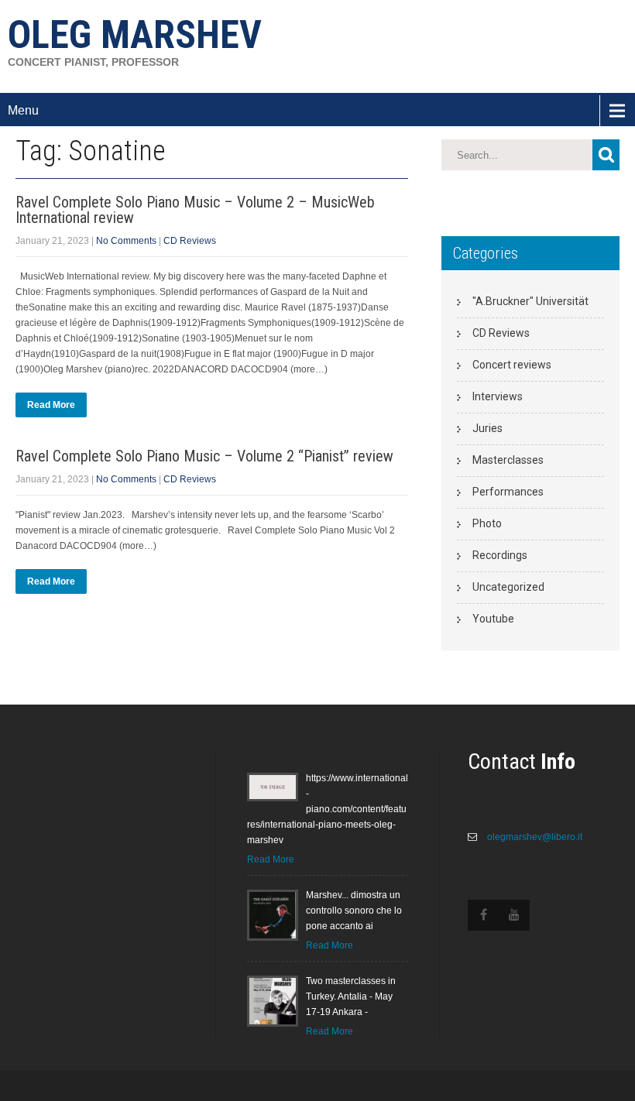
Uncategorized (508, 587)
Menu (23, 110)
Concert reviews (511, 364)
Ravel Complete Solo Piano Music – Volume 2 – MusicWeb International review (195, 210)
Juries (487, 428)
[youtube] (514, 915)
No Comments (126, 240)
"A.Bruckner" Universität (530, 301)
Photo (487, 523)
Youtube (493, 618)
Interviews (497, 396)
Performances (508, 491)
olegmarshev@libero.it (533, 837)
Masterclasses (508, 460)
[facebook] (483, 915)
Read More (51, 405)
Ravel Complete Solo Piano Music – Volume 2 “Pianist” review (204, 456)
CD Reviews (189, 240)
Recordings (499, 555)
